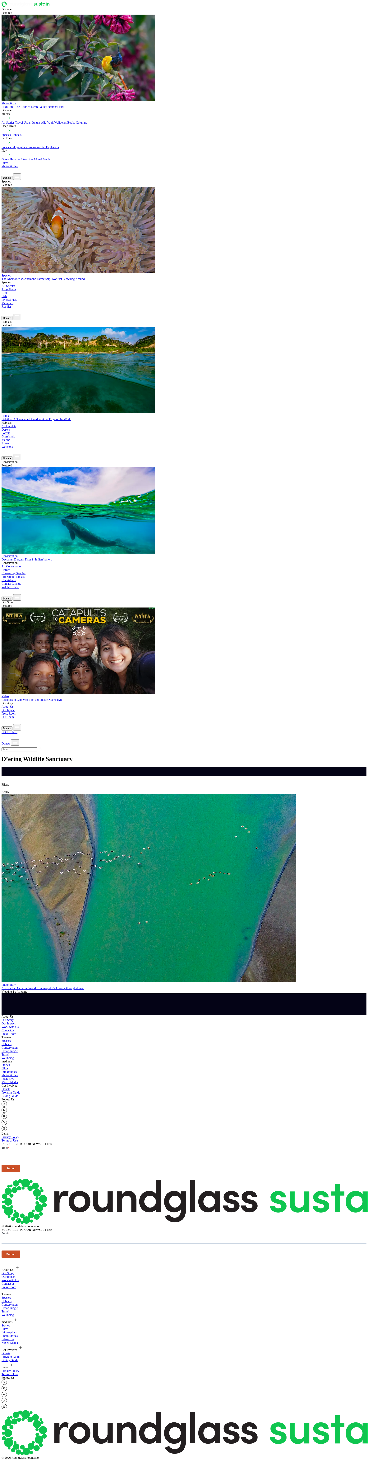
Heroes (6, 569)
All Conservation (12, 566)
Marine (6, 440)
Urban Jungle (32, 122)
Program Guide (11, 1092)
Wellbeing (60, 122)
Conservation (10, 1047)
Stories (6, 1064)
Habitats (16, 134)
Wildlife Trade (10, 587)
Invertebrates (9, 299)
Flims (5, 1068)
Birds (5, 292)
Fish (4, 296)
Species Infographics (14, 147)
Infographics (9, 1071)
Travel (19, 122)
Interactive (27, 159)
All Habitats (9, 426)
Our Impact (8, 710)
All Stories (8, 122)
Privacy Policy (10, 1137)
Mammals (7, 303)
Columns (81, 122)
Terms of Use (10, 1140)
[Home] (27, 5)
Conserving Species (13, 573)
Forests (6, 433)
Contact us (8, 1030)
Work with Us (10, 1026)
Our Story (8, 1020)
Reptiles (6, 306)
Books (71, 122)
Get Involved (9, 732)
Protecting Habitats (13, 576)
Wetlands (7, 446)
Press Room (9, 713)
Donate (7, 177)
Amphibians (9, 289)
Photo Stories (10, 166)
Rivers (5, 443)
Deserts (6, 429)
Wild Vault (47, 122)
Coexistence (9, 580)
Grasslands (8, 436)
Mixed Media (42, 159)
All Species (8, 285)
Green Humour (11, 159)
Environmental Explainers (43, 147)
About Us (7, 706)
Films (5, 162)
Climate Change (11, 583)
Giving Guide (10, 1096)
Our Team (8, 717)
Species (6, 134)
